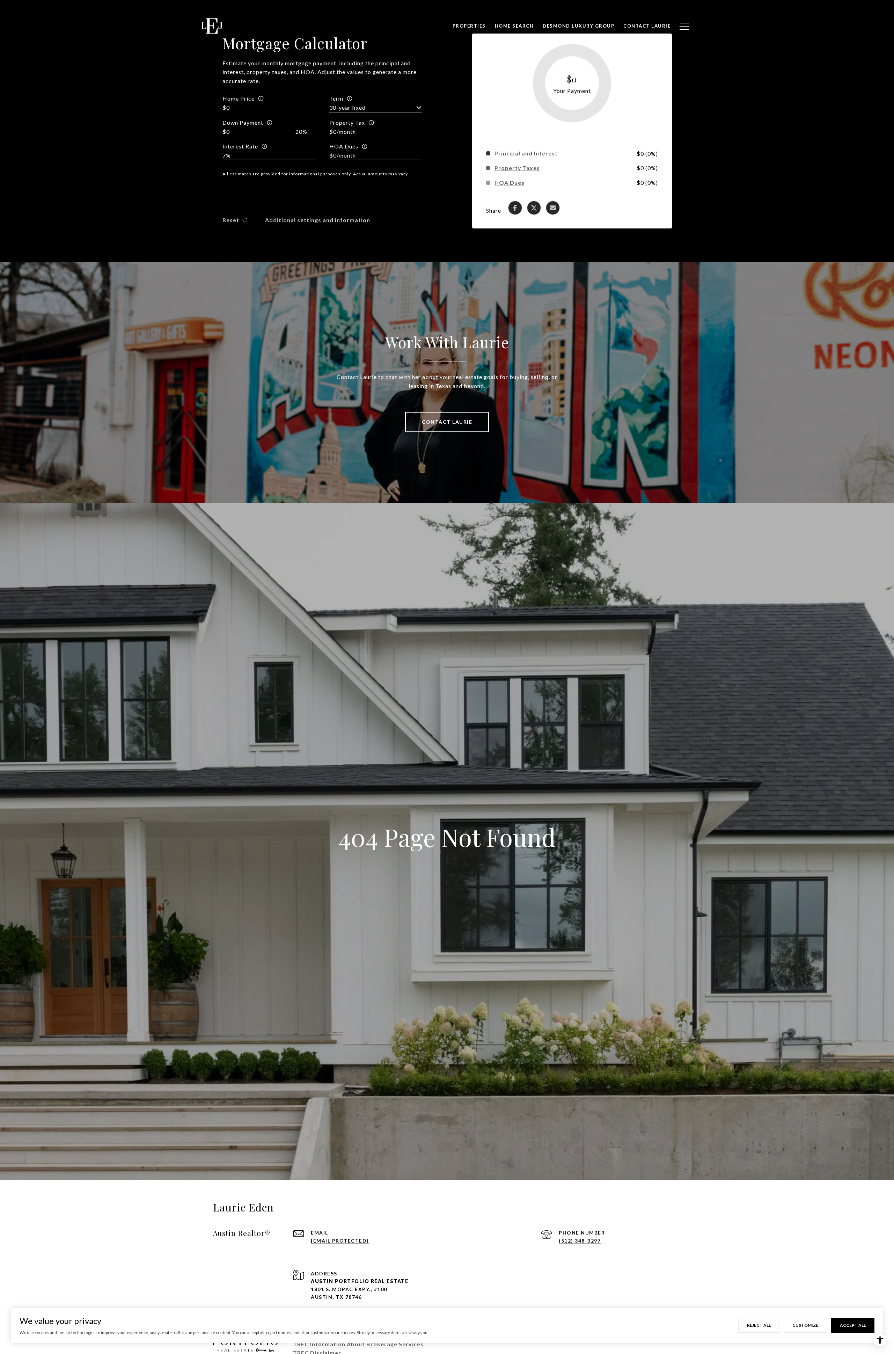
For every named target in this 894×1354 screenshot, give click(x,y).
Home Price (238, 98)
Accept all (853, 1325)
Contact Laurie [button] (447, 422)
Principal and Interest (526, 153)
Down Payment (242, 122)
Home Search (514, 26)
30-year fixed (347, 107)
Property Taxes (517, 168)
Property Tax (347, 122)
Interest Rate (240, 146)
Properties (469, 26)
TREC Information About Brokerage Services (358, 1344)
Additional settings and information (317, 220)
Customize (805, 1325)
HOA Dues (343, 146)
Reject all (759, 1325)
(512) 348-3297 (580, 1241)
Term (336, 98)
